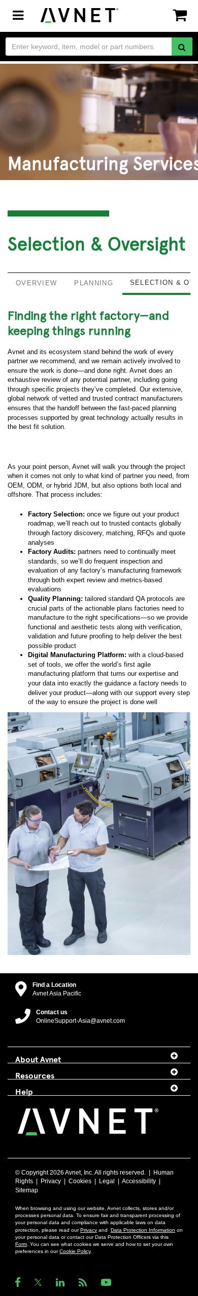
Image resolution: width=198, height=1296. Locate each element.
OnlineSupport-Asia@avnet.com (80, 1020)
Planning (93, 283)
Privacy (51, 1181)
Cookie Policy (74, 1251)
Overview (36, 283)
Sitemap (26, 1190)
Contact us (52, 1012)
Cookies (80, 1181)
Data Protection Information (143, 1230)
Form (21, 1244)
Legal (107, 1181)
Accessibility (139, 1181)
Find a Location (54, 984)
